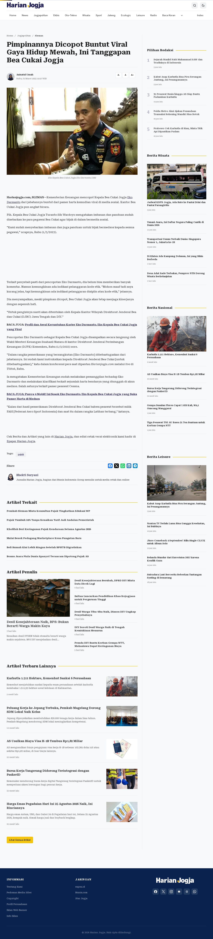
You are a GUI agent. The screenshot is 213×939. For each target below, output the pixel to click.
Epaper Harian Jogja (21, 441)
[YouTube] (179, 891)
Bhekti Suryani (27, 475)
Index (200, 15)
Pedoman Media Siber (19, 892)
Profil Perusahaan (17, 904)
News (25, 15)
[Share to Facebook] (110, 465)
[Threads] (187, 891)
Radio (153, 15)
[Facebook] (155, 891)
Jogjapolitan (41, 15)
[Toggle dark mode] (203, 5)
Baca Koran (168, 15)
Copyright (13, 898)
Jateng (111, 15)
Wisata (86, 15)
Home (13, 15)
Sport (99, 15)
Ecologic (126, 15)
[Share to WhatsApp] (122, 465)
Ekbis (56, 15)
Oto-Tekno (71, 15)
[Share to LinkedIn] (129, 465)
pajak (21, 454)
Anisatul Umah (24, 74)
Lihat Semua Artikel (20, 840)
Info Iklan (12, 916)
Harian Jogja (63, 436)
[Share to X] (116, 465)
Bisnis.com (81, 892)
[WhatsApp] (194, 891)
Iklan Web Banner (17, 910)
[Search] (194, 5)
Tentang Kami (15, 887)
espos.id (80, 887)
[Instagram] (171, 891)
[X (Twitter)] (163, 891)
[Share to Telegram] (135, 465)
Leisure (140, 15)
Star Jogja (81, 898)
